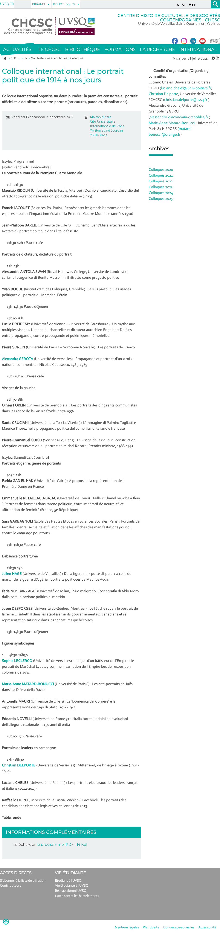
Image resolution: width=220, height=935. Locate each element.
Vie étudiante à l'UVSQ (72, 885)
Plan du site (151, 927)
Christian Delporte (163, 94)
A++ (192, 5)
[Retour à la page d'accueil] (49, 26)
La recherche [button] (157, 49)
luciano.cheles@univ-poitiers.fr (186, 88)
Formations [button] (120, 49)
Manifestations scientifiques (49, 58)
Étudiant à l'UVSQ (68, 881)
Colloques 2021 (161, 176)
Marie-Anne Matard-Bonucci (172, 123)
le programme (62, 844)
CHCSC (15, 58)
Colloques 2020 (161, 170)
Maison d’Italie (101, 117)
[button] (17, 49)
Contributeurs (10, 885)
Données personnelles (178, 927)
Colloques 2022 (161, 181)
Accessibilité (207, 927)
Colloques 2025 (161, 199)
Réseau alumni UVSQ (71, 891)
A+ (184, 5)
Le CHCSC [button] (49, 49)
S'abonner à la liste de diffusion (23, 881)
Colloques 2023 (161, 187)
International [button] (198, 49)
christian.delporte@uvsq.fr (185, 100)
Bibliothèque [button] (82, 49)
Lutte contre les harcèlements (77, 896)
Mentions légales (127, 927)
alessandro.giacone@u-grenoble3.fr (179, 117)
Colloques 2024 (161, 193)
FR (25, 58)
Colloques (76, 58)
